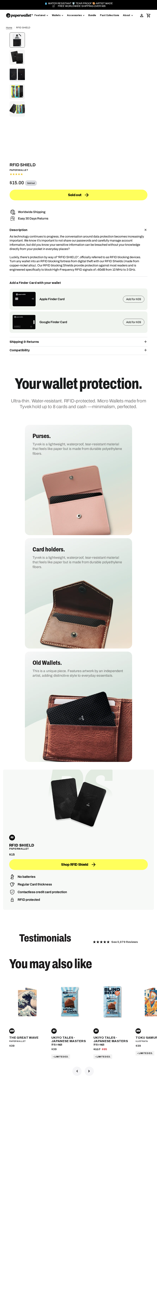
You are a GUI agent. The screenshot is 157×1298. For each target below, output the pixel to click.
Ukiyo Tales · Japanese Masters (68, 1039)
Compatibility (20, 350)
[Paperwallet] (19, 15)
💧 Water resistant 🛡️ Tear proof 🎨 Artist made (78, 3)
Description (18, 230)
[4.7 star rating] (78, 174)
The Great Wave (23, 1037)
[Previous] (77, 1071)
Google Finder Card (53, 322)
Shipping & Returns (24, 341)
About (126, 15)
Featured (39, 15)
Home (9, 27)
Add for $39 (133, 299)
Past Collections (109, 15)
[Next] (89, 1071)
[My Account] (141, 15)
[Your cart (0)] (148, 15)
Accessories (74, 15)
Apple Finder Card (52, 299)
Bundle (92, 15)
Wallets (56, 15)
